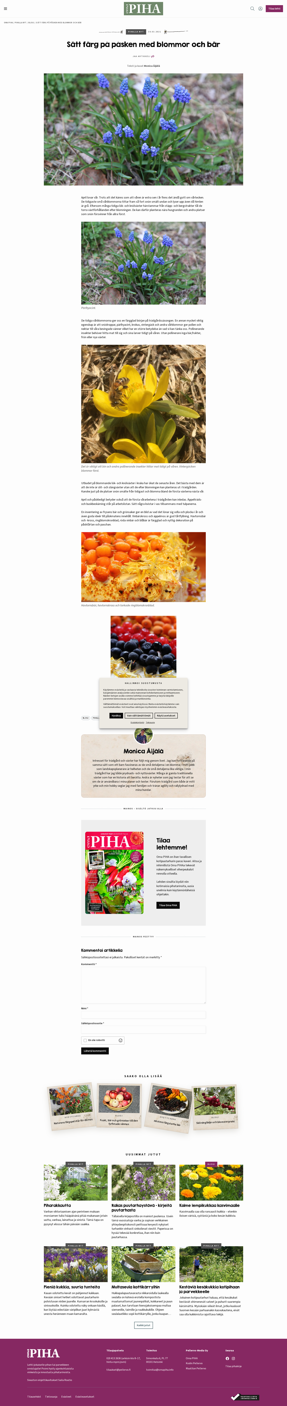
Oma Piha (8, 22)
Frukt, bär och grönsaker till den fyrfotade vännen (119, 1122)
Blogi (31, 22)
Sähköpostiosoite (92, 1023)
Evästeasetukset (84, 1397)
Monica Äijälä (152, 66)
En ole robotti (96, 1040)
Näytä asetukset (166, 715)
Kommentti (89, 964)
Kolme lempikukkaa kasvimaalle (209, 1205)
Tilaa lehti (274, 8)
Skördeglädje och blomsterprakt (215, 1122)
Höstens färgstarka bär (167, 1123)
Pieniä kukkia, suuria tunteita (72, 1287)
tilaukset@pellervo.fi (118, 1370)
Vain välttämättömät (139, 715)
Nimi (84, 1008)
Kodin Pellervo (194, 1363)
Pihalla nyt (20, 22)
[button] (7, 8)
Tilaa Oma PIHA (168, 905)
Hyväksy (116, 715)
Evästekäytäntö (137, 722)
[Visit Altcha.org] (120, 1040)
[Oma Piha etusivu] (143, 8)
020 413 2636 (113, 1358)
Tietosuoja (150, 722)
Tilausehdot (34, 1397)
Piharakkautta (57, 1205)
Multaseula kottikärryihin (136, 1287)
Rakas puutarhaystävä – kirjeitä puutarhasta (142, 1207)
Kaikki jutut (143, 1325)
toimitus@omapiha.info (160, 1370)
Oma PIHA (192, 1358)
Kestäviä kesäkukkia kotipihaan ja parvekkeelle (209, 1289)
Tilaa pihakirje (233, 1366)
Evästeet (66, 1397)
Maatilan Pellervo (196, 1368)
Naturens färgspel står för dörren (73, 1121)
